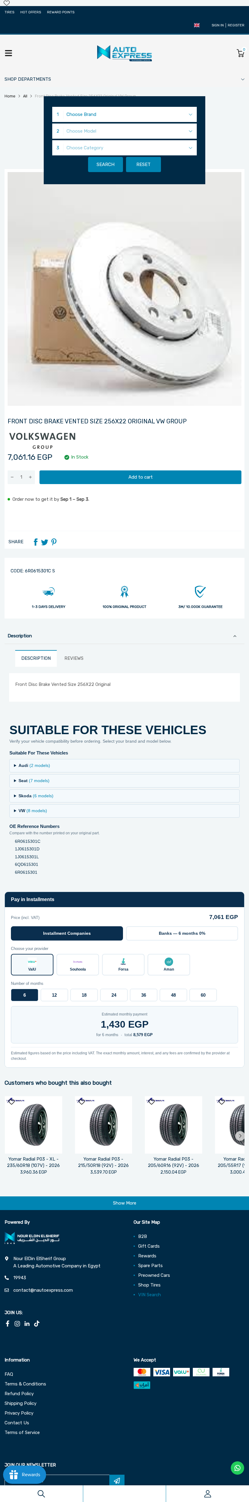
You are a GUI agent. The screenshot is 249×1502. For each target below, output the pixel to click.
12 (54, 995)
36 (143, 995)
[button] (197, 25)
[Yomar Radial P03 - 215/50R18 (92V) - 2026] (103, 1125)
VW (33, 810)
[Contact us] (237, 1468)
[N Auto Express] (124, 53)
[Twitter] (44, 542)
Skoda (36, 795)
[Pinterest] (53, 542)
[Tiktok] (37, 1324)
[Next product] (240, 1136)
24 (113, 995)
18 (84, 995)
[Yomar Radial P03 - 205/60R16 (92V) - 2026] (173, 1125)
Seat (34, 780)
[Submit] (116, 1481)
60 (203, 995)
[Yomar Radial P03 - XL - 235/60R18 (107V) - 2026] (33, 1125)
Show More (124, 1203)
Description (20, 636)
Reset (143, 164)
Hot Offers (30, 12)
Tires (9, 12)
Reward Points (60, 12)
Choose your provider (29, 948)
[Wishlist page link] (7, 3)
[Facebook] (35, 542)
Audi (34, 765)
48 (173, 995)
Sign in (218, 25)
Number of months (27, 983)
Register (236, 25)
